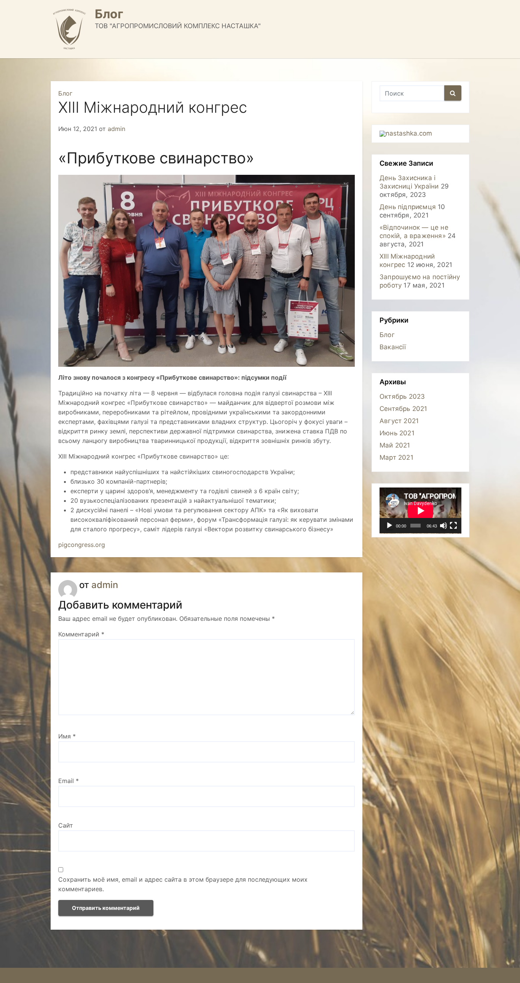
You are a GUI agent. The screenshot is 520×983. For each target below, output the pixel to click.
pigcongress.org (81, 544)
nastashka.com (409, 133)
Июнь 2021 (397, 433)
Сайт (65, 825)
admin (116, 129)
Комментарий (81, 634)
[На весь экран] (453, 525)
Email (68, 781)
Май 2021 (395, 445)
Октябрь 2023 (402, 396)
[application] (420, 511)
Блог (109, 13)
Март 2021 (396, 457)
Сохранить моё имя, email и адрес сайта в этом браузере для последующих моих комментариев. (183, 884)
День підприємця (408, 207)
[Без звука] (443, 525)
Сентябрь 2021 (403, 408)
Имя (67, 736)
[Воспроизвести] (389, 525)
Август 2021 (399, 421)
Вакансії (393, 347)
